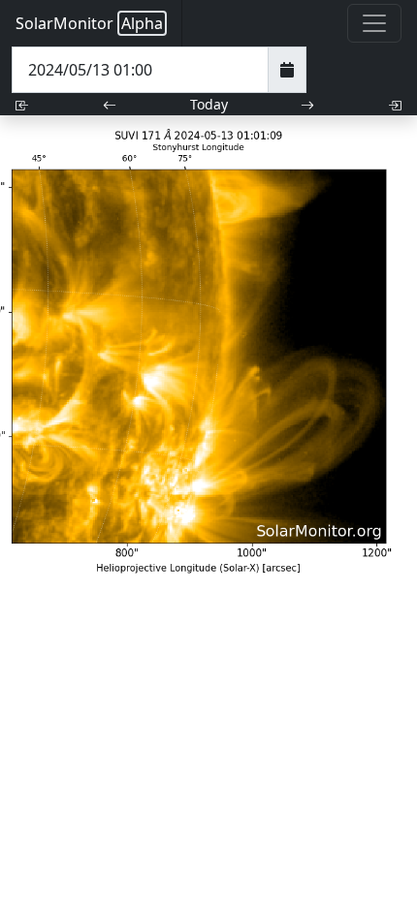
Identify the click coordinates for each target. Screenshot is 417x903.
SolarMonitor (89, 23)
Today (209, 104)
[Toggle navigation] (374, 23)
